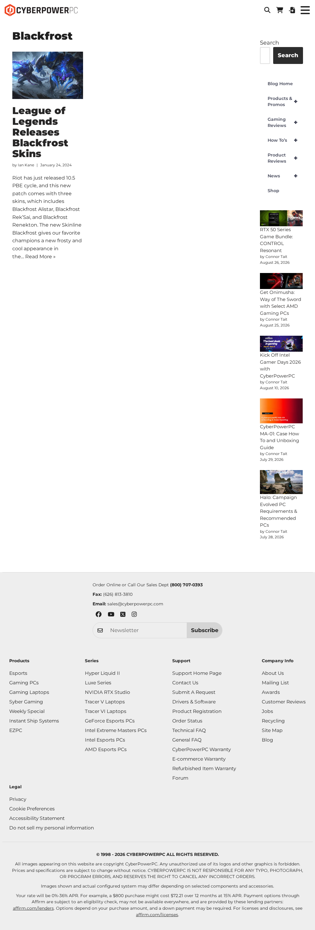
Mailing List (275, 683)
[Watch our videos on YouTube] (111, 615)
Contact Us (185, 683)
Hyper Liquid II (102, 673)
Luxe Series (98, 683)
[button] (267, 10)
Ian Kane (26, 165)
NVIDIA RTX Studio (107, 692)
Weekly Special (27, 711)
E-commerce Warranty (198, 759)
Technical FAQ (189, 730)
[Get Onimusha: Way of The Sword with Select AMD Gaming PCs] (281, 281)
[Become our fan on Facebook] (99, 615)
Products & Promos (282, 101)
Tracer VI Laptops (105, 711)
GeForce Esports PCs (110, 721)
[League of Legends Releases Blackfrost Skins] (47, 75)
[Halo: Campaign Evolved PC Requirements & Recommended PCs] (281, 482)
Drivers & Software (194, 702)
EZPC (15, 730)
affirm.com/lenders (33, 908)
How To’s (282, 140)
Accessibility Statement (37, 818)
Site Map (272, 730)
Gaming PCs (24, 683)
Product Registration (196, 711)
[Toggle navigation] (305, 10)
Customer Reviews (284, 702)
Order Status (187, 721)
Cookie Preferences (32, 809)
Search (269, 42)
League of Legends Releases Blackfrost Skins (40, 132)
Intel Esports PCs (105, 740)
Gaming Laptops (29, 692)
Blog (267, 740)
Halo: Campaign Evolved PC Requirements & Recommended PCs (278, 511)
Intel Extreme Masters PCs (116, 730)
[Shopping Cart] (279, 10)
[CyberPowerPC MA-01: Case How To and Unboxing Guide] (281, 411)
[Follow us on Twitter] (123, 615)
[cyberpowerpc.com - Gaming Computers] (41, 10)
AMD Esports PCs (106, 749)
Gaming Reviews (282, 122)
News (282, 176)
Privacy (17, 799)
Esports (18, 673)
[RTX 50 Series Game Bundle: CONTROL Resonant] (281, 218)
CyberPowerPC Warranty (201, 749)
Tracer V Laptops (105, 702)
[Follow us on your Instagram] (134, 615)
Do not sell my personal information (51, 828)
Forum (180, 778)
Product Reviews (282, 158)
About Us (273, 673)
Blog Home (280, 83)
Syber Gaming (26, 702)
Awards (271, 692)
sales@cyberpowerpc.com (135, 603)
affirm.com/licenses (157, 914)
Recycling (273, 721)
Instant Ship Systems (34, 721)
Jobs (267, 711)
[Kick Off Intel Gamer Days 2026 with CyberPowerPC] (281, 344)
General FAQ (186, 740)
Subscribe (204, 630)
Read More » (40, 256)
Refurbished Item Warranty (204, 768)
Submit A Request (193, 692)
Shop (273, 190)
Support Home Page (196, 673)
